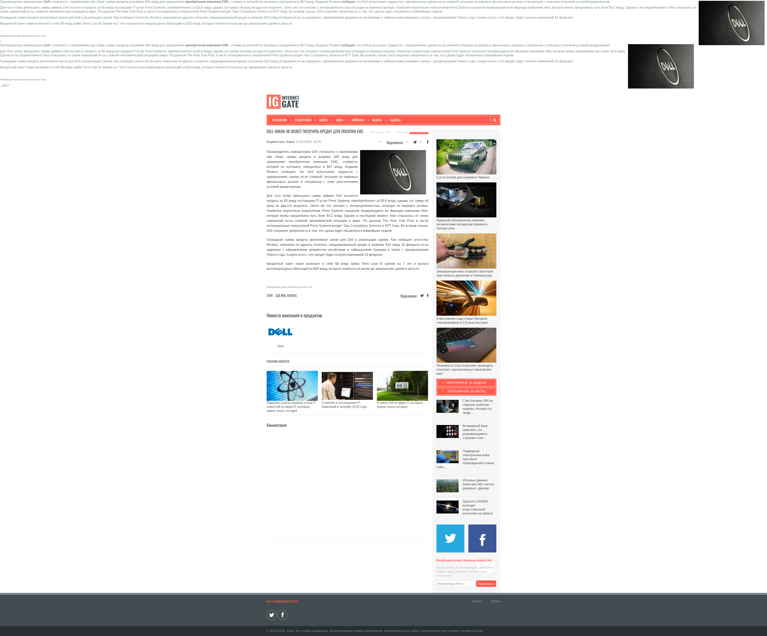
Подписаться (486, 583)
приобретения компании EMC (207, 1)
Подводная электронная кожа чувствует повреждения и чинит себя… (465, 459)
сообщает (348, 1)
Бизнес (323, 120)
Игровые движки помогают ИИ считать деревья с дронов (479, 484)
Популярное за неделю (466, 382)
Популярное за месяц (466, 391)
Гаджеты (395, 120)
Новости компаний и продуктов (294, 315)
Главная (402, 132)
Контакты (477, 601)
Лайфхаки (357, 120)
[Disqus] (347, 478)
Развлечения (303, 120)
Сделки (280, 296)
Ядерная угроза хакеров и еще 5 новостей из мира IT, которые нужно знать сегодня (291, 406)
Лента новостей (380, 132)
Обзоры (377, 120)
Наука (339, 120)
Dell (47, 1)
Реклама (495, 601)
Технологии (279, 120)
